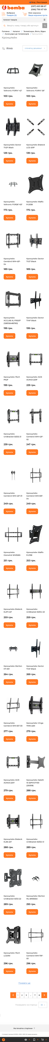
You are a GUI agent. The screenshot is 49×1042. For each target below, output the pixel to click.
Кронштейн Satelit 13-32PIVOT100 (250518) (35, 783)
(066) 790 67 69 (39, 9)
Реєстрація (42, 2)
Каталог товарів (10, 20)
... (30, 995)
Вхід (33, 2)
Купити (9, 104)
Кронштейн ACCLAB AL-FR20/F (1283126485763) (12, 320)
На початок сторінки (23, 1028)
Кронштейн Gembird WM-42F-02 (34, 437)
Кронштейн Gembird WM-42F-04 (12, 261)
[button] (7, 48)
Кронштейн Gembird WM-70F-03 (34, 956)
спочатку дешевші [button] (33, 48)
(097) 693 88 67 (38, 6)
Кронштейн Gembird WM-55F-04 (34, 496)
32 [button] (42, 1005)
